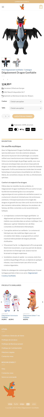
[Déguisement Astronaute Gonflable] (11, 300)
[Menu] (3, 7)
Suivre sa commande (9, 377)
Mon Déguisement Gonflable (12, 70)
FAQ (3, 369)
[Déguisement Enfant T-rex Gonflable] (32, 300)
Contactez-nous (7, 356)
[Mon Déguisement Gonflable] (22, 7)
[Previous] (5, 35)
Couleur (4, 101)
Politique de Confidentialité (12, 348)
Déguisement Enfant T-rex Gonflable (31, 316)
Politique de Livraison (9, 340)
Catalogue (28, 70)
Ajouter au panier (23, 116)
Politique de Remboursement (12, 344)
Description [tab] (6, 141)
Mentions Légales (8, 352)
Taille (3, 108)
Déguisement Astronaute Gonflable (10, 316)
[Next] (39, 35)
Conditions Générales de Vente (13, 336)
